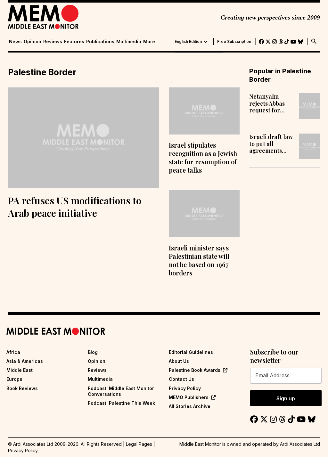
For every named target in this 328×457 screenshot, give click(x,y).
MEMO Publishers (189, 397)
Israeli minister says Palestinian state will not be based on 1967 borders (199, 260)
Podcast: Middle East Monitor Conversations (121, 391)
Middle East (19, 370)
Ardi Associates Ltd (300, 444)
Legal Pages (139, 444)
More (149, 41)
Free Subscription (234, 41)
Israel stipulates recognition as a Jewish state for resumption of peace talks (203, 157)
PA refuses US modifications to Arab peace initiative (74, 206)
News (15, 41)
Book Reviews (22, 388)
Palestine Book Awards (194, 370)
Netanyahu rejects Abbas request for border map (267, 103)
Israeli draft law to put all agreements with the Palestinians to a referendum (271, 144)
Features (74, 41)
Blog (93, 352)
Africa (13, 352)
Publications (100, 41)
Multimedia (128, 41)
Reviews (52, 41)
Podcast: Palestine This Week (121, 403)
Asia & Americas (24, 361)
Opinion (32, 41)
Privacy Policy (185, 388)
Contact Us (181, 379)
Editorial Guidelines (191, 352)
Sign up (285, 398)
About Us (179, 361)
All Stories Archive (189, 406)
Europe (14, 379)
